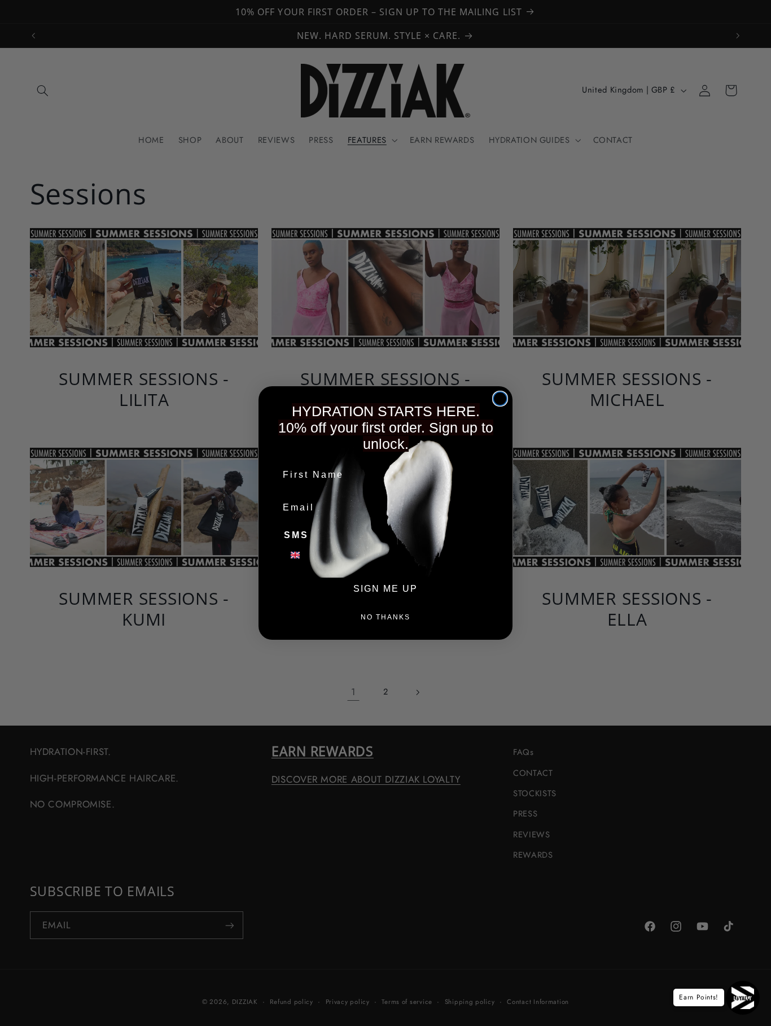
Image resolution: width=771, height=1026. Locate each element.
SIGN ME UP (385, 588)
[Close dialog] (500, 398)
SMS (296, 535)
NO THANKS (385, 617)
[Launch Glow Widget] (743, 998)
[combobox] (301, 555)
